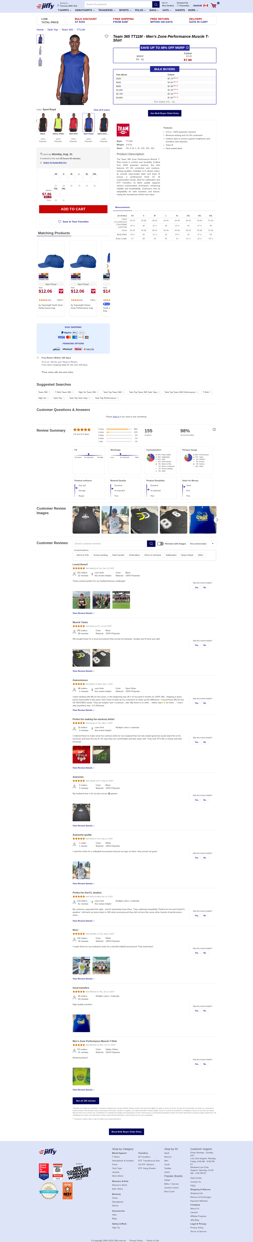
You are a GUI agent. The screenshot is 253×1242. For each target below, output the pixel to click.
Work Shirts (117, 1176)
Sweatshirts (84, 10)
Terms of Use (152, 1240)
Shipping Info (196, 1193)
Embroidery (134, 555)
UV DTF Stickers (146, 1164)
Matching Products (54, 233)
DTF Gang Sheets (147, 1168)
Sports (124, 10)
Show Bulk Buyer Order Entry (126, 1132)
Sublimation (171, 555)
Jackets (115, 1172)
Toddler (167, 1168)
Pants (115, 1198)
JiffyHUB (197, 5)
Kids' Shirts (117, 1189)
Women (168, 1157)
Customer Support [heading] (201, 1149)
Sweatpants (117, 1202)
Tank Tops (117, 1168)
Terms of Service (198, 1231)
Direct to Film (83, 555)
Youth (167, 1164)
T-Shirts (63, 10)
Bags (153, 10)
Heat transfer (118, 555)
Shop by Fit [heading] (171, 1149)
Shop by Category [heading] (123, 1149)
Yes (197, 587)
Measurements (122, 207)
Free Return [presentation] (161, 20)
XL (87, 174)
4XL (64, 188)
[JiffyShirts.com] (45, 6)
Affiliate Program (198, 1216)
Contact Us (182, 3)
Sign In (165, 3)
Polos (139, 10)
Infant (167, 1172)
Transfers (105, 10)
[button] (64, 10)
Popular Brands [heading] (173, 1176)
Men (166, 1160)
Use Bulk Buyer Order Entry (165, 113)
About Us (194, 1208)
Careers (194, 1212)
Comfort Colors (171, 1187)
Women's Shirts (119, 1185)
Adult (166, 1153)
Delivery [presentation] (198, 20)
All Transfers (144, 1157)
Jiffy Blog (194, 1220)
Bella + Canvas (171, 1184)
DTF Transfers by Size (149, 1160)
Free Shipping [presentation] (123, 20)
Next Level (169, 1191)
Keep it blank (187, 555)
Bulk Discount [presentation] (86, 20)
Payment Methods (199, 1201)
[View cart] (213, 5)
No (204, 587)
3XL (56, 188)
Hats (166, 10)
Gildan (167, 1180)
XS (56, 174)
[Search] (156, 4)
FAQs (193, 1185)
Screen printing (101, 555)
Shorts (180, 10)
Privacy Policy (197, 1227)
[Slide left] (36, 120)
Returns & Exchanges (200, 1197)
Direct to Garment (153, 555)
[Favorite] (106, 36)
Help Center (196, 1178)
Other (200, 555)
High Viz (116, 1227)
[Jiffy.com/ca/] (69, 1151)
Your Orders (168, 5)
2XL (95, 174)
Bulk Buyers (164, 69)
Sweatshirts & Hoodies (123, 1160)
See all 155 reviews (86, 1101)
